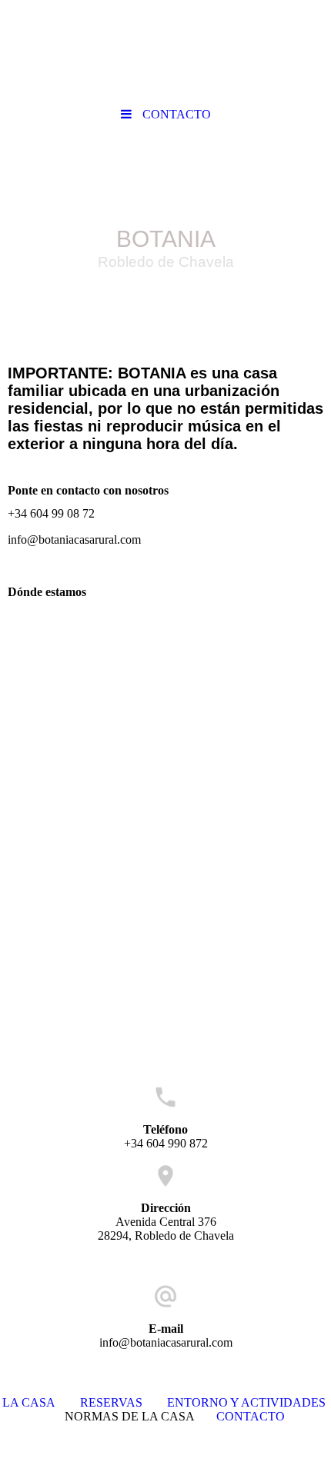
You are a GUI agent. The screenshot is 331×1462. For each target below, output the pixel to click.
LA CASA (28, 1402)
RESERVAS (123, 1402)
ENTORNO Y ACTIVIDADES (246, 1402)
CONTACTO (250, 1416)
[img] (165, 217)
